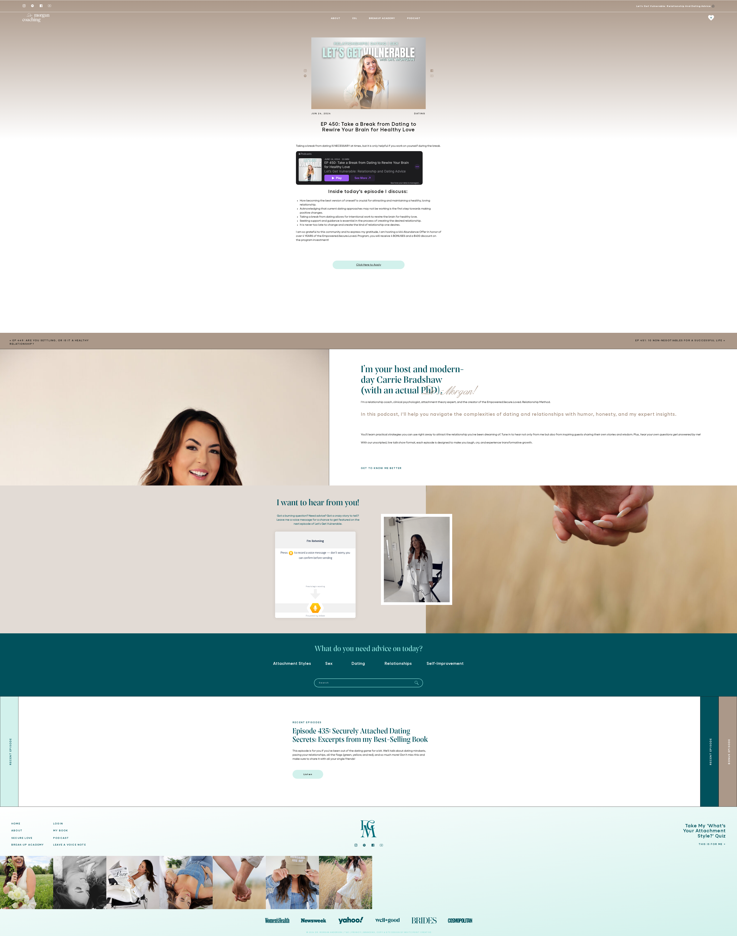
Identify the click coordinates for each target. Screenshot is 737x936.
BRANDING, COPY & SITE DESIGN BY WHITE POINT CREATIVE (397, 932)
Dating (419, 114)
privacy (356, 932)
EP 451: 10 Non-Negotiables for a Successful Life (678, 340)
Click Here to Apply (368, 264)
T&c (346, 932)
